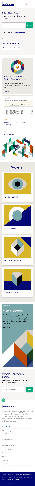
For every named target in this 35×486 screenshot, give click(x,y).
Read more (6, 327)
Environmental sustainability (12, 48)
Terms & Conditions (8, 445)
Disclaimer (5, 464)
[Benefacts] (8, 4)
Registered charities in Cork (11, 43)
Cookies (4, 453)
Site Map (4, 456)
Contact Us (6, 426)
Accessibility (6, 460)
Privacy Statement (7, 449)
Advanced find (20, 33)
